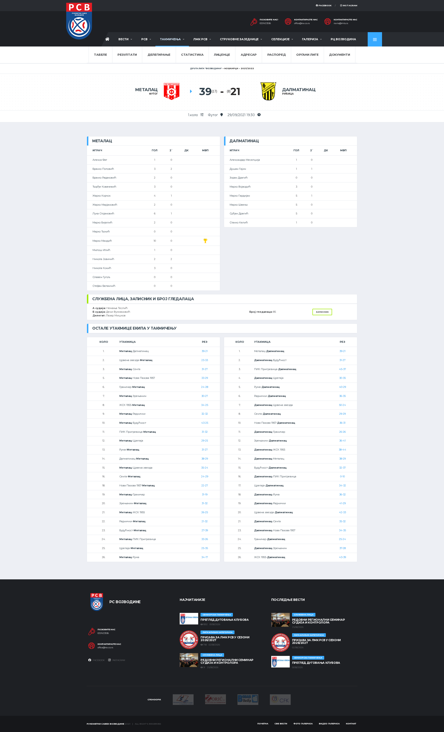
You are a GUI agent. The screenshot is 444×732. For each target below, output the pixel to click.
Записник (322, 312)
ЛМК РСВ (200, 39)
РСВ (144, 39)
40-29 (342, 387)
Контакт (351, 723)
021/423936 (265, 23)
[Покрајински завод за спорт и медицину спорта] (183, 699)
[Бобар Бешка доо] (247, 699)
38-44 (342, 449)
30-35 (342, 378)
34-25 (204, 405)
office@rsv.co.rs (302, 23)
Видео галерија (329, 723)
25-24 (342, 539)
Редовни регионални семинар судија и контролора (226, 661)
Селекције (280, 39)
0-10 (342, 476)
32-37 (342, 467)
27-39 (205, 530)
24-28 (204, 387)
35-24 (204, 467)
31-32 (205, 431)
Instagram (349, 5)
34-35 (342, 530)
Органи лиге (307, 54)
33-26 (204, 539)
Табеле (100, 54)
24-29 (204, 476)
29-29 (342, 413)
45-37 (342, 369)
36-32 (342, 494)
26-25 (204, 512)
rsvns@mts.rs (341, 23)
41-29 (342, 503)
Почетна (262, 723)
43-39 (342, 557)
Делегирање (159, 54)
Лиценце (222, 54)
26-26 (342, 431)
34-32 (342, 485)
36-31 (342, 422)
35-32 (342, 521)
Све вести (280, 723)
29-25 (204, 440)
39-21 (205, 351)
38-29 (204, 458)
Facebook (325, 5)
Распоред (276, 54)
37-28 (342, 548)
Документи (339, 54)
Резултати (127, 54)
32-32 (204, 413)
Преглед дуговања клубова (224, 619)
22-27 (204, 485)
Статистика (192, 54)
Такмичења (170, 39)
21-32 (205, 521)
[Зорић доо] (215, 699)
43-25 (204, 422)
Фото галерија (303, 723)
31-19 (204, 494)
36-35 (342, 396)
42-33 (342, 512)
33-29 (204, 378)
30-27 (204, 396)
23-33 (204, 360)
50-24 (342, 405)
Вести (123, 39)
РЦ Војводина (343, 39)
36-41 (342, 440)
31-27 (205, 369)
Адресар (249, 54)
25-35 (204, 548)
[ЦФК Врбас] (280, 699)
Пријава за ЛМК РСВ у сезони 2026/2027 (224, 639)
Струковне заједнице (239, 39)
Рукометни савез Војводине (105, 724)
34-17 (204, 557)
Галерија (310, 39)
